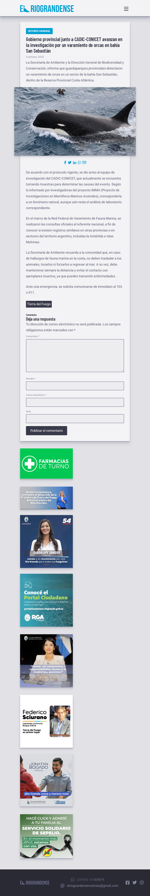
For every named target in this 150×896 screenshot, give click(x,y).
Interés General (39, 31)
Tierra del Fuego (39, 304)
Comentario (33, 336)
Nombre (31, 378)
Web (28, 411)
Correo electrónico (36, 395)
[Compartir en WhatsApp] (79, 162)
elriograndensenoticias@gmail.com (92, 886)
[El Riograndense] (47, 8)
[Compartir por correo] (84, 162)
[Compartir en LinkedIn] (74, 162)
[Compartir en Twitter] (69, 162)
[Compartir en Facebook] (65, 162)
